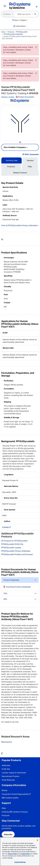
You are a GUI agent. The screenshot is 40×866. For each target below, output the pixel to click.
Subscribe (8, 834)
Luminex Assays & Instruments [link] (14, 773)
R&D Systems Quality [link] (10, 798)
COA (5, 593)
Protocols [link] (5, 815)
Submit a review (7, 97)
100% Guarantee (32, 154)
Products (11, 32)
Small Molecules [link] (8, 780)
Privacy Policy (13, 854)
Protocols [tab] (11, 166)
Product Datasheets (11, 580)
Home (3, 32)
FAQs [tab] (30, 166)
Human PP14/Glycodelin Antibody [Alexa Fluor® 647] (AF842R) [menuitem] (19, 37)
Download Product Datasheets (18, 587)
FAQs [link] (4, 808)
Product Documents (26, 97)
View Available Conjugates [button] (15, 147)
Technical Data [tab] (11, 160)
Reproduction (6, 742)
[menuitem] (3, 32)
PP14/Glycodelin (21, 32)
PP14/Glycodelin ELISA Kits (12, 544)
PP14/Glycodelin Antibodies (13, 34)
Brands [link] (4, 790)
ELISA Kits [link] (6, 769)
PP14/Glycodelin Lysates (11, 547)
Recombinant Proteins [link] (10, 776)
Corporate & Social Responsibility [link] (15, 794)
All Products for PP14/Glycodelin (14, 541)
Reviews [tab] (30, 160)
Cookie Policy (25, 854)
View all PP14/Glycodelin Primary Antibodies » (20, 225)
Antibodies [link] (6, 765)
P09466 (5, 527)
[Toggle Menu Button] (5, 6)
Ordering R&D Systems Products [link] (15, 812)
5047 (4, 504)
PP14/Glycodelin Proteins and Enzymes (17, 554)
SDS (5, 599)
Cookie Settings (20, 862)
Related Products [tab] (20, 173)
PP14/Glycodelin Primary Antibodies (15, 551)
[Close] (36, 47)
